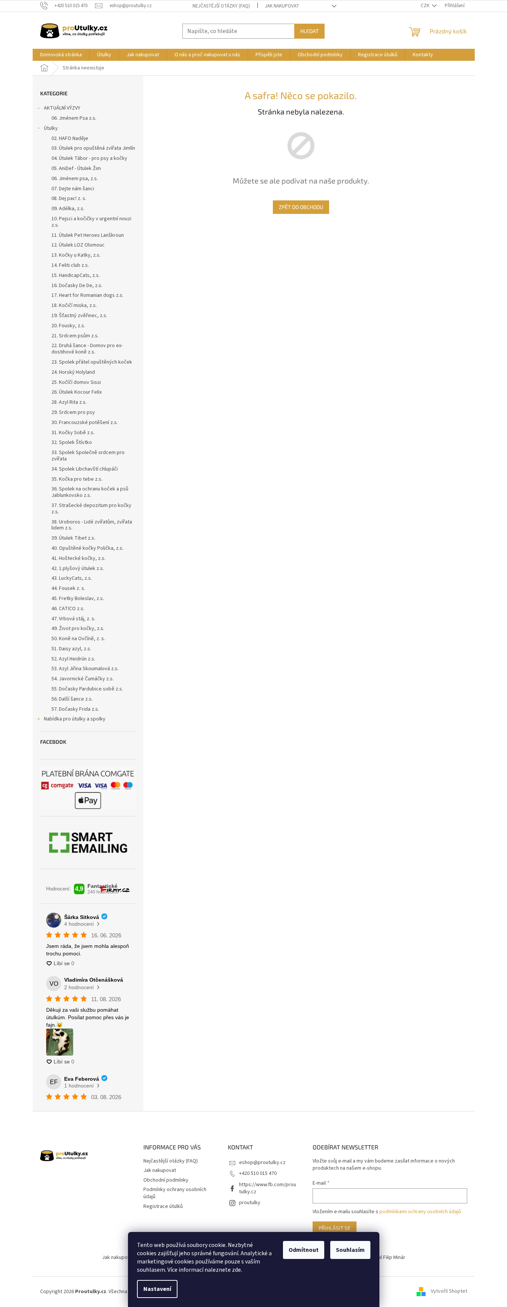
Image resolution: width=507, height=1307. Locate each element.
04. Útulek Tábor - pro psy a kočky (89, 158)
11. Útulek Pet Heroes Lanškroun (87, 235)
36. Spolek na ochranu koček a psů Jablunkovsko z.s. (89, 492)
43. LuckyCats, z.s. (71, 578)
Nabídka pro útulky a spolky (74, 719)
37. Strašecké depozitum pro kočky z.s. (91, 509)
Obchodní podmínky (165, 1180)
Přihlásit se (335, 1228)
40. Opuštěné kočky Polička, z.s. (87, 548)
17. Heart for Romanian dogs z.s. (87, 295)
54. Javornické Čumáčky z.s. (82, 679)
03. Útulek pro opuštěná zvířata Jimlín (93, 148)
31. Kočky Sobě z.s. (73, 432)
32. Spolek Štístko (71, 442)
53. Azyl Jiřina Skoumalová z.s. (85, 668)
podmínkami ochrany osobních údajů (420, 1211)
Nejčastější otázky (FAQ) (221, 6)
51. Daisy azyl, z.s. (71, 649)
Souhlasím (350, 1250)
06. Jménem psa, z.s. (74, 178)
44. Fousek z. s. (68, 588)
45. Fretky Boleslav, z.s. (77, 598)
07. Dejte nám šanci (72, 189)
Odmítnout (304, 1250)
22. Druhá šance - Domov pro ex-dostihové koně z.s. (87, 349)
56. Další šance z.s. (72, 699)
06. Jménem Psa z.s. (73, 118)
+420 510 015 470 (258, 1173)
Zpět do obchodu (301, 207)
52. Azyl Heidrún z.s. (73, 659)
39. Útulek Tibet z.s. (73, 538)
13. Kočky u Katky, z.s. (76, 255)
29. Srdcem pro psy (73, 412)
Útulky (51, 128)
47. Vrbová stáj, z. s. (73, 619)
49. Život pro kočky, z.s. (77, 628)
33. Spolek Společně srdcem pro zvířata (88, 456)
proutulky (249, 1202)
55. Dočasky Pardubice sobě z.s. (87, 689)
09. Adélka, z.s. (67, 208)
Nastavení (157, 1289)
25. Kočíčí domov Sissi (76, 382)
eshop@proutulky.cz (262, 1162)
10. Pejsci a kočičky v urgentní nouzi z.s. (91, 222)
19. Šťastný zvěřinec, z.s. (79, 315)
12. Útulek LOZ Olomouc (78, 245)
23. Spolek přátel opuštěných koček (91, 362)
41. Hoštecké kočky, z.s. (78, 558)
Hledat (309, 31)
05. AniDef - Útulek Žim (76, 168)
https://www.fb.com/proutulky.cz (267, 1188)
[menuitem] (61, 55)
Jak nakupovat (282, 6)
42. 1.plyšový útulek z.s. (77, 568)
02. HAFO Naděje (69, 138)
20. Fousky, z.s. (68, 325)
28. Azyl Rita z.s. (69, 402)
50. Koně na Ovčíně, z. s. (78, 638)
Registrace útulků (163, 1206)
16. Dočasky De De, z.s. (76, 285)
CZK (425, 5)
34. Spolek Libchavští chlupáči (84, 469)
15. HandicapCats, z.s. (75, 275)
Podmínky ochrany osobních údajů (174, 1193)
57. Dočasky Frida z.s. (75, 709)
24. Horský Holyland (73, 372)
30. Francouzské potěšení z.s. (84, 422)
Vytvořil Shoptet (449, 1291)
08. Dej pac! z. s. (68, 198)
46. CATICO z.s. (67, 608)
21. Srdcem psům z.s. (75, 336)
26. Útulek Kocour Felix (76, 392)
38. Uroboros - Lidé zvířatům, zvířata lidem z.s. (91, 525)
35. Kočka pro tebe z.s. (76, 479)
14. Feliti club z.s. (70, 265)
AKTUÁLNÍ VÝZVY (62, 108)
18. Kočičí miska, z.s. (74, 305)
